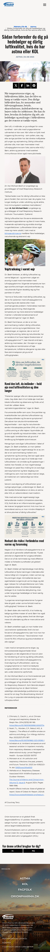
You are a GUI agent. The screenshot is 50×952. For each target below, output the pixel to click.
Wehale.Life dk (20, 26)
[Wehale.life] (9, 4)
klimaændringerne (13, 233)
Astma (33, 26)
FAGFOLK (25, 889)
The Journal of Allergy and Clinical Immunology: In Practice (27, 779)
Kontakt (6, 943)
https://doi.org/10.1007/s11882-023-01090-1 (26, 740)
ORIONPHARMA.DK (25, 896)
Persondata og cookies (14, 939)
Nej (33, 851)
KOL (25, 884)
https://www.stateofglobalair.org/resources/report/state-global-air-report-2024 (27, 795)
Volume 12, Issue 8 (17, 782)
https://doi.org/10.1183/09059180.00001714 (26, 725)
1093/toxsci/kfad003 (23, 767)
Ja (12, 851)
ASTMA (25, 878)
